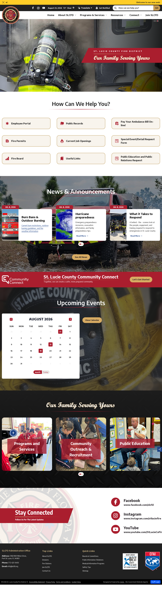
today (45, 372)
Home (50, 15)
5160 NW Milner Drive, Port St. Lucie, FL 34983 (14, 557)
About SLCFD (66, 15)
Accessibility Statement (37, 582)
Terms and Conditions (63, 582)
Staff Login (155, 582)
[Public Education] (81, 443)
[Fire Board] (26, 158)
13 (50, 344)
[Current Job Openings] (81, 141)
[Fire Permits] (26, 141)
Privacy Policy (50, 582)
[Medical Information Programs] (135, 449)
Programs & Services (92, 15)
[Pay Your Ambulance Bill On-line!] (136, 123)
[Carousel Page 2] (156, 21)
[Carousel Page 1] (79, 244)
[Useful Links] (81, 158)
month (37, 372)
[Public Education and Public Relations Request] (136, 158)
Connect (134, 15)
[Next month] (70, 319)
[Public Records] (81, 123)
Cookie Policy (76, 582)
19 (41, 351)
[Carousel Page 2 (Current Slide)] (82, 244)
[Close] (3, 2)
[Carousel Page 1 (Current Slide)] (154, 21)
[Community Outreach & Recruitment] (26, 449)
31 (60, 332)
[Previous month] (11, 319)
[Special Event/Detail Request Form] (136, 141)
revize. (122, 582)
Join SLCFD (152, 15)
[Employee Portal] (26, 123)
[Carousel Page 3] (157, 21)
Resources (117, 15)
